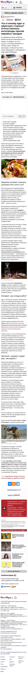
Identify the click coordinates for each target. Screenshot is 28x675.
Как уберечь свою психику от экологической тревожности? (17, 556)
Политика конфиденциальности (9, 631)
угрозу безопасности (16, 323)
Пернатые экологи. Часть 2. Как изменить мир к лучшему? (19, 546)
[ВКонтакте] (16, 20)
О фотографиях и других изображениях (11, 635)
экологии (19, 362)
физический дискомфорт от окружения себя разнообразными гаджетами (13, 328)
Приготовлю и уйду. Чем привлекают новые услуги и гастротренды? (18, 564)
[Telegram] (20, 20)
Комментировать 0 (14, 489)
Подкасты (3, 669)
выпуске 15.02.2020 (19, 526)
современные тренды (11, 476)
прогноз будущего (7, 478)
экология (22, 476)
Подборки (3, 659)
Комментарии (4, 666)
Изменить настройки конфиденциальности (11, 652)
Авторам (11, 661)
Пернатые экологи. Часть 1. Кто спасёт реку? (18, 536)
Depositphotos (15, 73)
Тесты (2, 664)
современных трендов (15, 155)
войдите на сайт (19, 580)
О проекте (12, 657)
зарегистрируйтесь (6, 580)
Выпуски (3, 657)
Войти (20, 3)
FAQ (10, 659)
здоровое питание (11, 203)
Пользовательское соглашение (8, 633)
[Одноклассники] (18, 20)
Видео (2, 671)
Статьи (2, 661)
